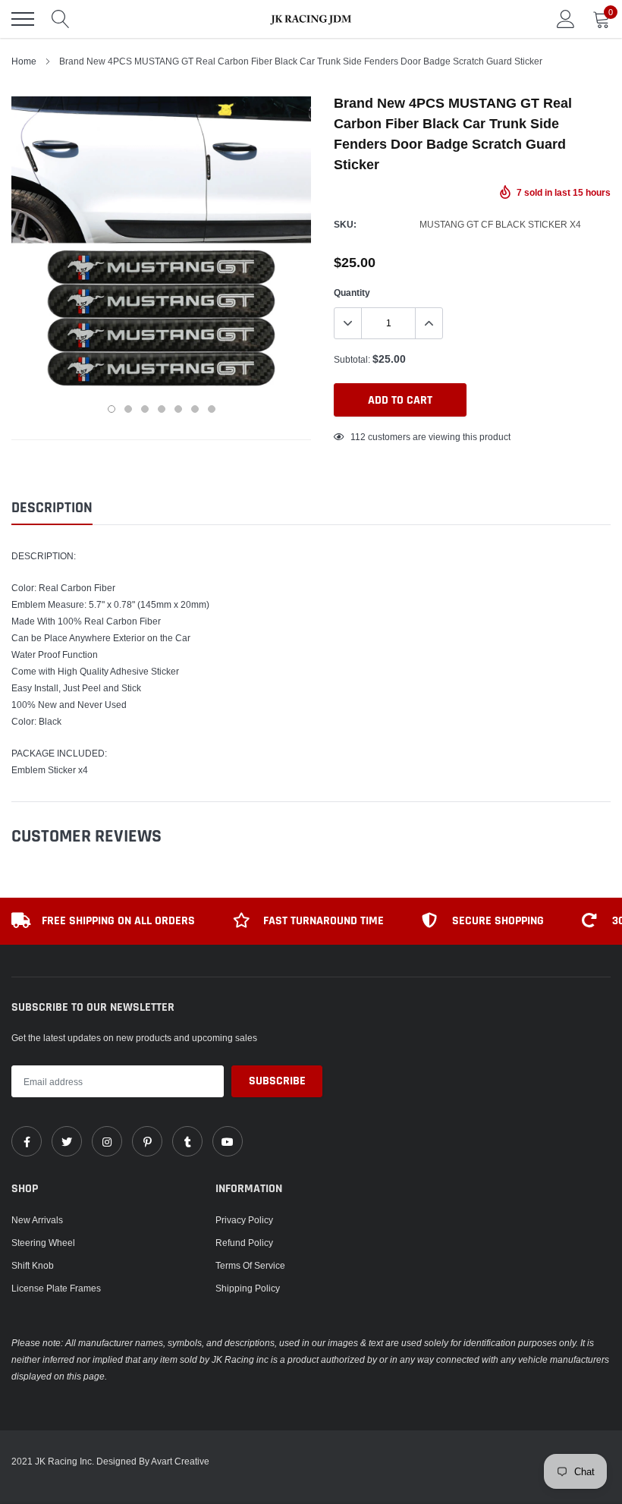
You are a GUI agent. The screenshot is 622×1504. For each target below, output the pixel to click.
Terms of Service (250, 1265)
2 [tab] (128, 409)
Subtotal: (352, 359)
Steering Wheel (43, 1242)
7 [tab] (211, 409)
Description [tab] (52, 508)
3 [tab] (145, 409)
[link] (26, 1141)
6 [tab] (195, 409)
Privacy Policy (244, 1220)
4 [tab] (161, 409)
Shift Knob (32, 1265)
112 (358, 436)
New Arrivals (37, 1220)
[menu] (22, 19)
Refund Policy (244, 1242)
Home (23, 61)
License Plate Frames (56, 1288)
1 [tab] (111, 409)
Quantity (352, 292)
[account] (566, 18)
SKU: (345, 224)
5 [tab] (178, 409)
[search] (61, 19)
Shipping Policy (247, 1288)
